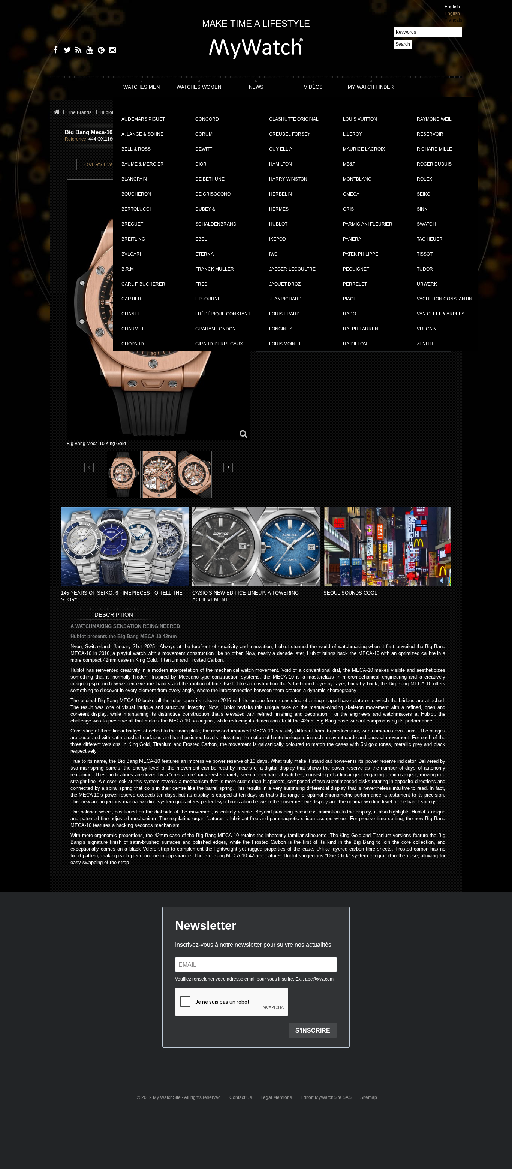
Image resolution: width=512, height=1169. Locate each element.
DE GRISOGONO (213, 194)
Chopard (132, 344)
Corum (204, 134)
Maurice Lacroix (364, 149)
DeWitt (203, 149)
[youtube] (88, 51)
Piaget (351, 299)
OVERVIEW (98, 164)
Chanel (130, 314)
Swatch (426, 224)
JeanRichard (285, 299)
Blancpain (134, 179)
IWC (273, 254)
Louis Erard (284, 314)
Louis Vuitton (360, 119)
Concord (207, 119)
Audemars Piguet (143, 119)
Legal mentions (276, 1097)
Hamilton (280, 164)
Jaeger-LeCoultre (292, 269)
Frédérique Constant (222, 314)
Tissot (425, 254)
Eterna (204, 254)
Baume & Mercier (142, 164)
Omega (351, 194)
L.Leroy (352, 134)
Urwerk (427, 284)
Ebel (201, 239)
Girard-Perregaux (219, 344)
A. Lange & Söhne (142, 134)
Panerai (352, 239)
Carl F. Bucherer (143, 284)
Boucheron (136, 194)
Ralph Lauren (360, 329)
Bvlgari (131, 254)
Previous (89, 467)
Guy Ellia (280, 149)
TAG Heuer (430, 239)
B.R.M (127, 269)
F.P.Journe (208, 299)
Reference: (76, 139)
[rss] (77, 51)
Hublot (278, 224)
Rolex (424, 179)
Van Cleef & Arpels (440, 314)
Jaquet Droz (285, 284)
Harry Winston (288, 179)
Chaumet (132, 329)
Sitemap (368, 1097)
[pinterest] (99, 51)
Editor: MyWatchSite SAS (327, 1097)
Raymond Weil (434, 119)
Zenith (425, 344)
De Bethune (210, 179)
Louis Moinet (285, 344)
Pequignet (356, 269)
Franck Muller (214, 269)
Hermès (279, 209)
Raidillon (355, 344)
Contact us (241, 1097)
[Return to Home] (56, 112)
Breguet (132, 224)
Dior (201, 164)
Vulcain (427, 329)
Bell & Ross (136, 149)
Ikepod (277, 239)
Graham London (215, 329)
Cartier (131, 299)
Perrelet (355, 284)
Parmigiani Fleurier (367, 224)
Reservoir (430, 134)
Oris (348, 209)
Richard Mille (434, 149)
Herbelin (280, 194)
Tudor (425, 269)
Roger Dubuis (434, 164)
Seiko (423, 194)
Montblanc (357, 179)
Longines (280, 329)
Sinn (422, 209)
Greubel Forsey (289, 134)
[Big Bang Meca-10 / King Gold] (124, 474)
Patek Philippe (360, 254)
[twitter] (65, 51)
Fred (201, 284)
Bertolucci (136, 209)
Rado (349, 314)
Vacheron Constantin (444, 299)
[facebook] (54, 51)
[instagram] (110, 51)
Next (228, 467)
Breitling (133, 239)
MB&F (349, 164)
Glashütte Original (294, 119)
